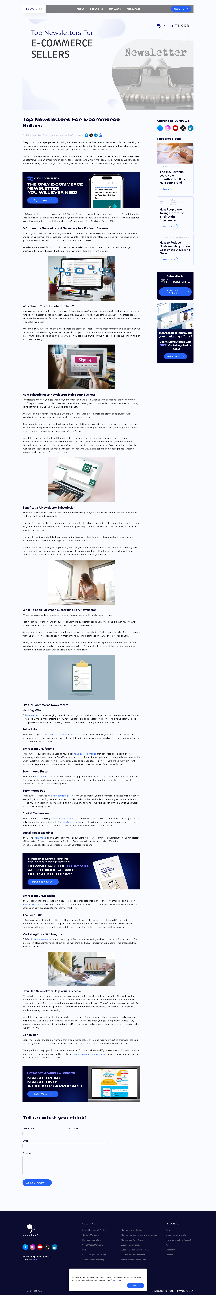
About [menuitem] (168, 1244)
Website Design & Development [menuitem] (135, 1249)
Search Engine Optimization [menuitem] (133, 1259)
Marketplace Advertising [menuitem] (132, 1239)
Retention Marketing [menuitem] (91, 1239)
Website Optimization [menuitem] (130, 1244)
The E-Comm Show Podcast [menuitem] (178, 1239)
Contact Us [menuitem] (171, 1249)
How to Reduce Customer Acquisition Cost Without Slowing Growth (175, 248)
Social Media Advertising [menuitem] (93, 1259)
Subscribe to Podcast (173, 291)
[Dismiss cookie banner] (143, 1273)
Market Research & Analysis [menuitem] (94, 1229)
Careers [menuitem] (169, 1254)
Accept (135, 1286)
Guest (180, 167)
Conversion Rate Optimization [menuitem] (134, 1254)
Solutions (96, 9)
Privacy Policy (116, 1280)
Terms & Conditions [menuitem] (162, 1291)
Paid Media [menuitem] (87, 1249)
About (80, 9)
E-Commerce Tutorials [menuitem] (176, 1234)
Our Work (115, 9)
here (35, 1259)
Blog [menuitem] (168, 1229)
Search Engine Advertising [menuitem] (94, 1254)
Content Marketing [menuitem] (90, 1234)
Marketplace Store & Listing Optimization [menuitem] (139, 1234)
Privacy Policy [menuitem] (185, 1291)
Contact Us (180, 8)
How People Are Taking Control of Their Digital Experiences (172, 215)
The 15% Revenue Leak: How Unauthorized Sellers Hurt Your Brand (174, 177)
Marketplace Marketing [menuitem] (131, 1229)
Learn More (173, 356)
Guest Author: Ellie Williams (177, 203)
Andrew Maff (66, 135)
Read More (167, 189)
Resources (134, 9)
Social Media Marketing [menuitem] (92, 1244)
